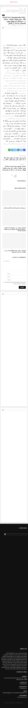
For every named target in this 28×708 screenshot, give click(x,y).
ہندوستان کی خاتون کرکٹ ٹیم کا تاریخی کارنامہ (14, 208)
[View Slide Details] (14, 294)
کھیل (3, 15)
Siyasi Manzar (14, 25)
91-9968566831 (23, 688)
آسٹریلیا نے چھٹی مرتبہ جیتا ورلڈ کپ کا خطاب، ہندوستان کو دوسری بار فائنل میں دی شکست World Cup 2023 (15, 229)
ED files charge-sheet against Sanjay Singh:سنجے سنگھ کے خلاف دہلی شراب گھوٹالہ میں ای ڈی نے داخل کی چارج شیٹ (14, 168)
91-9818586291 (23, 684)
